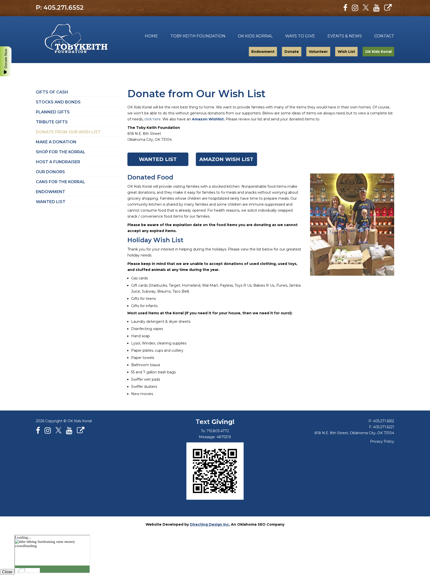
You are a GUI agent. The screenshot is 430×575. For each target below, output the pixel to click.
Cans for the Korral (60, 181)
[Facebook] (345, 7)
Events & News (344, 36)
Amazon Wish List (226, 159)
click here (152, 119)
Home (151, 36)
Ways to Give (300, 36)
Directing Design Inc (209, 524)
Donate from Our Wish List (68, 132)
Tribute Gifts (52, 122)
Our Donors (50, 171)
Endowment (262, 51)
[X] (366, 7)
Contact (384, 36)
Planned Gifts (53, 112)
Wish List (346, 51)
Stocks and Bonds (58, 102)
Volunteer (318, 51)
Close (7, 572)
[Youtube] (376, 7)
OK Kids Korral (255, 36)
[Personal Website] (388, 7)
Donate (291, 51)
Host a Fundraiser (58, 162)
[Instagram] (355, 7)
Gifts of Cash (52, 92)
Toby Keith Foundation (72, 40)
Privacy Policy (382, 441)
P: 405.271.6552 (60, 7)
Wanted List (158, 159)
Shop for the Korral (60, 152)
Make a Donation (56, 142)
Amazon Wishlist (208, 119)
